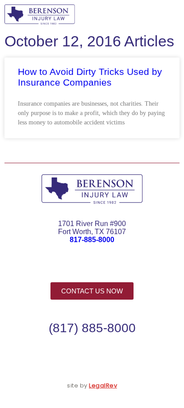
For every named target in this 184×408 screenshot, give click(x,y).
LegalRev (103, 385)
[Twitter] (92, 266)
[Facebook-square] (72, 266)
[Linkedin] (112, 266)
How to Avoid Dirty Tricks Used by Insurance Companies (90, 76)
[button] (168, 14)
